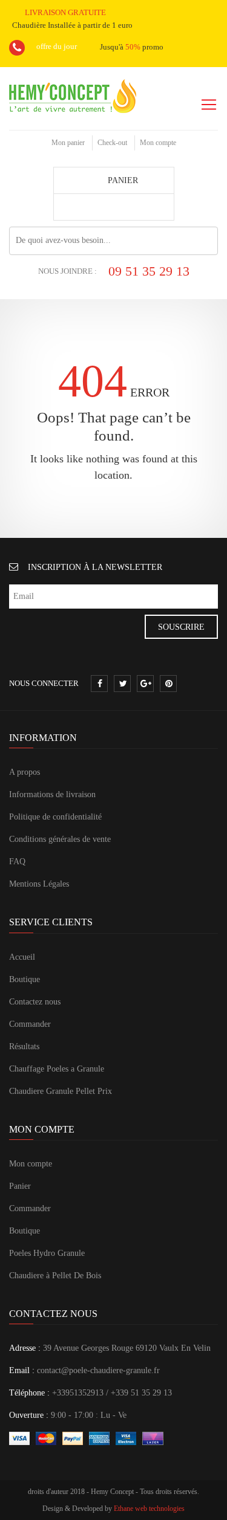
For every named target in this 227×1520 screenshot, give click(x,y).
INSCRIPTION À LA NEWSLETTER (95, 567)
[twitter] (122, 684)
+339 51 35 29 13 (141, 1392)
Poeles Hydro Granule (47, 1253)
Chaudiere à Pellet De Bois (55, 1275)
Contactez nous (35, 1001)
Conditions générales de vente (60, 839)
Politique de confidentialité (55, 816)
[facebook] (99, 684)
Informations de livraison (52, 794)
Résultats (24, 1046)
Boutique (24, 979)
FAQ (17, 861)
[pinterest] (168, 684)
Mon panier (68, 142)
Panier (20, 1186)
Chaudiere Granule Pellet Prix (60, 1091)
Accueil (22, 957)
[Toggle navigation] (209, 104)
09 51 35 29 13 (148, 271)
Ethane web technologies (149, 1508)
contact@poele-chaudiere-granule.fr (98, 1370)
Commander (30, 1024)
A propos (24, 772)
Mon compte (158, 142)
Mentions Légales (39, 883)
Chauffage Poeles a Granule (56, 1068)
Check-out (112, 142)
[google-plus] (145, 684)
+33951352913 (78, 1392)
